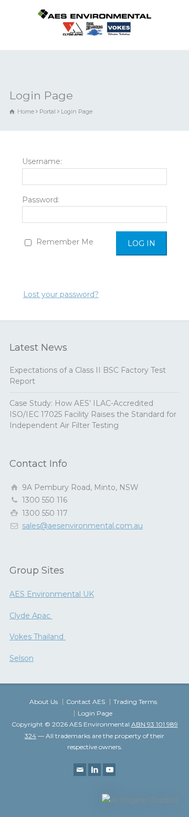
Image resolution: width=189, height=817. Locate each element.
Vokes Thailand (37, 636)
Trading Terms (135, 702)
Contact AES (85, 702)
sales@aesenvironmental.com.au (82, 525)
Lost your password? (61, 294)
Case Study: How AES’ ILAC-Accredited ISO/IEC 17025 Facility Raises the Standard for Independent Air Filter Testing (92, 414)
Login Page (95, 713)
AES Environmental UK (51, 594)
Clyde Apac (30, 615)
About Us (43, 702)
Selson (21, 658)
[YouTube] (109, 769)
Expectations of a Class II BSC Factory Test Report (87, 375)
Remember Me (63, 242)
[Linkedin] (94, 769)
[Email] (80, 769)
